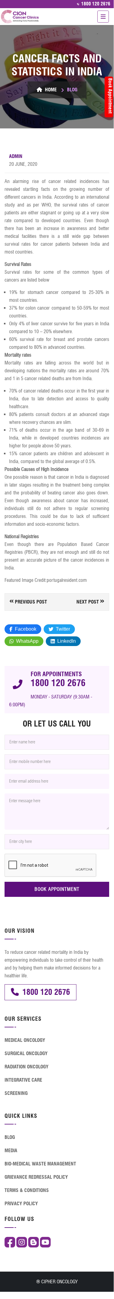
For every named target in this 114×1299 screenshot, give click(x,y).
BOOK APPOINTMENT (57, 889)
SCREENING (16, 1093)
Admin (15, 156)
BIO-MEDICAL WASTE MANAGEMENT (40, 1164)
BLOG (10, 1137)
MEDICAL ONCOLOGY (25, 1040)
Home (50, 90)
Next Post (88, 602)
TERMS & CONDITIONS (27, 1190)
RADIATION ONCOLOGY (27, 1067)
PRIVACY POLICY (21, 1203)
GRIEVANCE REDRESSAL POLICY (36, 1177)
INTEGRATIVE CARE (23, 1080)
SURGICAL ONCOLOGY (26, 1053)
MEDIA (11, 1150)
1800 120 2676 (95, 4)
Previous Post (30, 602)
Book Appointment (110, 95)
